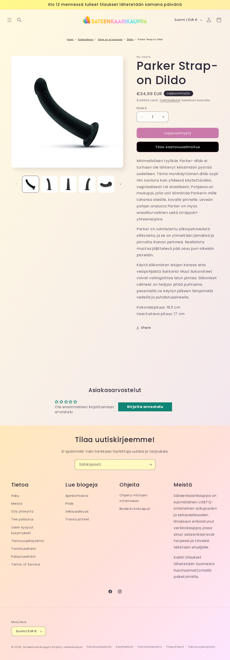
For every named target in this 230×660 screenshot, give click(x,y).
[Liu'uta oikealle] (120, 184)
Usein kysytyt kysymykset (22, 530)
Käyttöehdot (124, 647)
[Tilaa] (150, 464)
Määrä (142, 108)
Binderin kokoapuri (134, 509)
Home (70, 39)
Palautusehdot (23, 556)
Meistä (16, 503)
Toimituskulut (169, 100)
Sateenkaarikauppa (37, 647)
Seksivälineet (85, 39)
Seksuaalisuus (77, 511)
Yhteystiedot (175, 647)
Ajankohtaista (76, 495)
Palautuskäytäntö (99, 647)
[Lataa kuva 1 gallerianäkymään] (30, 184)
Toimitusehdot (23, 548)
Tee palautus (22, 519)
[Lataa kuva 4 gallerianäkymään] (87, 184)
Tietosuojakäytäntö (27, 541)
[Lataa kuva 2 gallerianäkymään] (49, 184)
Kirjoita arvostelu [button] (145, 406)
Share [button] (146, 327)
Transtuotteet (77, 519)
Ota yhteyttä (22, 511)
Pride (69, 503)
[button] (9, 20)
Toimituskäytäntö (149, 647)
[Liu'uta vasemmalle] (16, 184)
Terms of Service (25, 564)
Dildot (130, 39)
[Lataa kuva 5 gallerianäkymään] (106, 184)
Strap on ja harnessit (110, 39)
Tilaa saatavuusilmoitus (177, 147)
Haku (15, 495)
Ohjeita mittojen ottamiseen (133, 498)
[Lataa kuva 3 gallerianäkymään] (68, 184)
